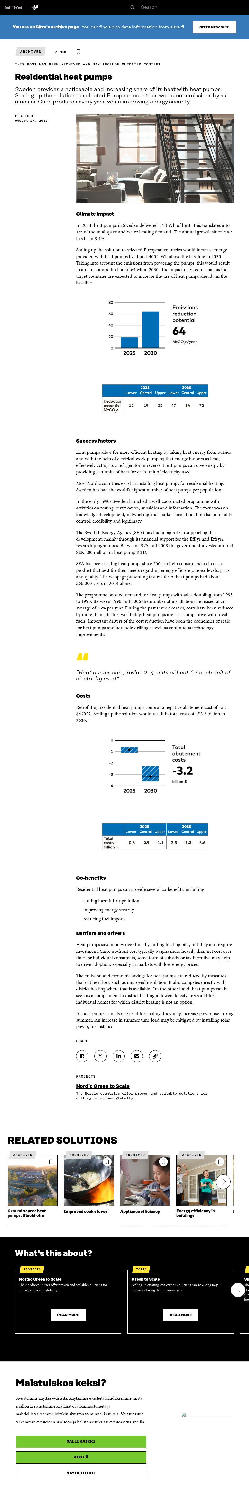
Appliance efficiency (140, 1211)
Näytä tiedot (80, 1473)
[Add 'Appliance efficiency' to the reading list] (163, 1161)
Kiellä (81, 1457)
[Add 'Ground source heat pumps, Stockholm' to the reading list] (50, 1161)
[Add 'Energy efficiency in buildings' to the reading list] (219, 1161)
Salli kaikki (81, 1442)
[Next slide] (223, 1181)
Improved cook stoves (85, 1211)
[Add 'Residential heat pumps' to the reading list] (78, 51)
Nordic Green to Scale (103, 1086)
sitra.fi (177, 27)
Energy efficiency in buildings (195, 1213)
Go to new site (214, 27)
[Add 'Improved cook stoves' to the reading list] (107, 1161)
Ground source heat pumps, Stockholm (27, 1213)
